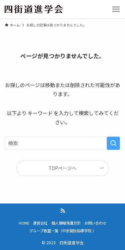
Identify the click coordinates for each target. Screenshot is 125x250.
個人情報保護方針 (66, 223)
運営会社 (40, 223)
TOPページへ (63, 168)
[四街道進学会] (34, 9)
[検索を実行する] (113, 143)
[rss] (63, 211)
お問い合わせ (95, 223)
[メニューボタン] (116, 9)
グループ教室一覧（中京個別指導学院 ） (62, 230)
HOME (24, 223)
